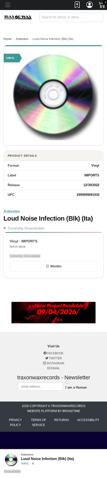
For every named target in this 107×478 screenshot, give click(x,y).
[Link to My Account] (89, 6)
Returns (61, 420)
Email (55, 368)
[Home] (18, 17)
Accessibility (88, 420)
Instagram (55, 363)
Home (7, 39)
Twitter (55, 358)
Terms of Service (38, 422)
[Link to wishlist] (77, 6)
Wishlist (55, 266)
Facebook (55, 353)
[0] (102, 5)
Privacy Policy (15, 422)
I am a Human (76, 387)
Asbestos (22, 39)
